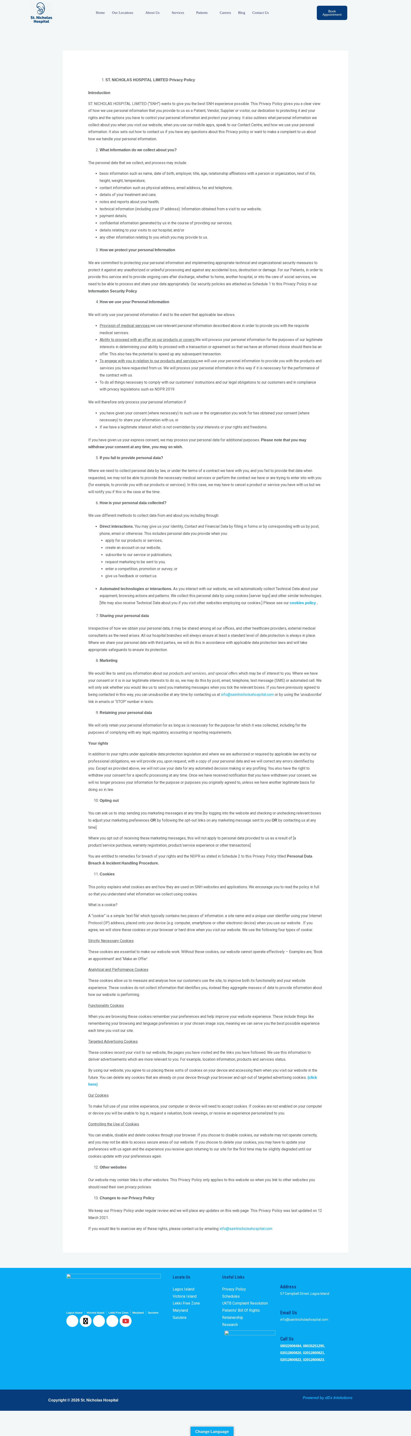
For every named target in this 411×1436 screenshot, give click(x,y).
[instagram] (112, 1321)
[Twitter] (86, 1321)
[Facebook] (72, 1321)
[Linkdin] (99, 1321)
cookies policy (303, 603)
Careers (225, 13)
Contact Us (260, 13)
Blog (241, 13)
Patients (202, 13)
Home (100, 13)
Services (178, 13)
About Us (152, 13)
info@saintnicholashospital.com (247, 694)
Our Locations (122, 13)
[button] (362, 14)
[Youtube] (126, 1321)
